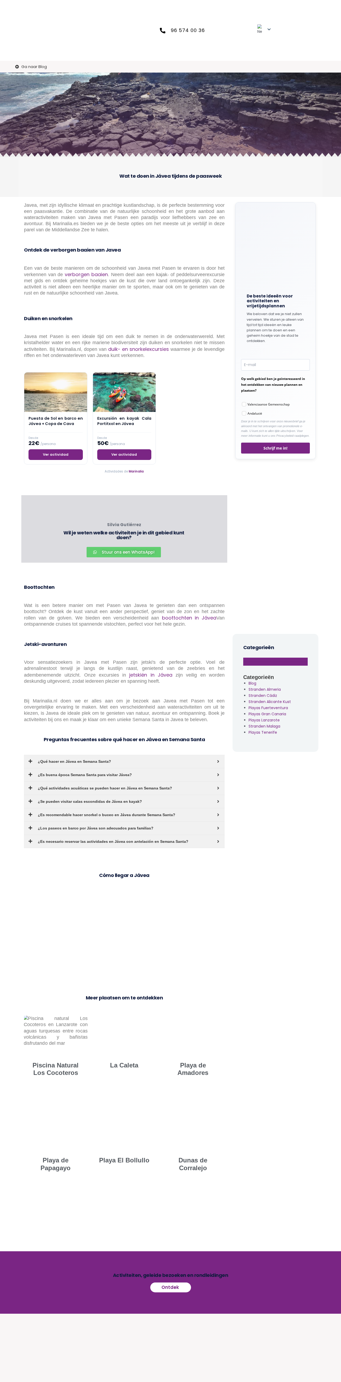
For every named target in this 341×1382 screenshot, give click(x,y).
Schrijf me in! (275, 448)
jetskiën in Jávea (150, 675)
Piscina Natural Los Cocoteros (56, 1069)
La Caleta (124, 1065)
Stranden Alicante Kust (270, 701)
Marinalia (136, 471)
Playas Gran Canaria (267, 714)
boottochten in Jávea (189, 617)
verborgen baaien (86, 274)
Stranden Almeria (265, 689)
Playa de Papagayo (55, 1164)
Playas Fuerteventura (268, 707)
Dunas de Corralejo (192, 1164)
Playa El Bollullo (124, 1160)
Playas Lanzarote (264, 720)
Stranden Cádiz (263, 695)
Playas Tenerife (263, 732)
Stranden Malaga (264, 726)
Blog (252, 683)
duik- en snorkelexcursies (138, 349)
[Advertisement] (275, 545)
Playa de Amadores (192, 1069)
